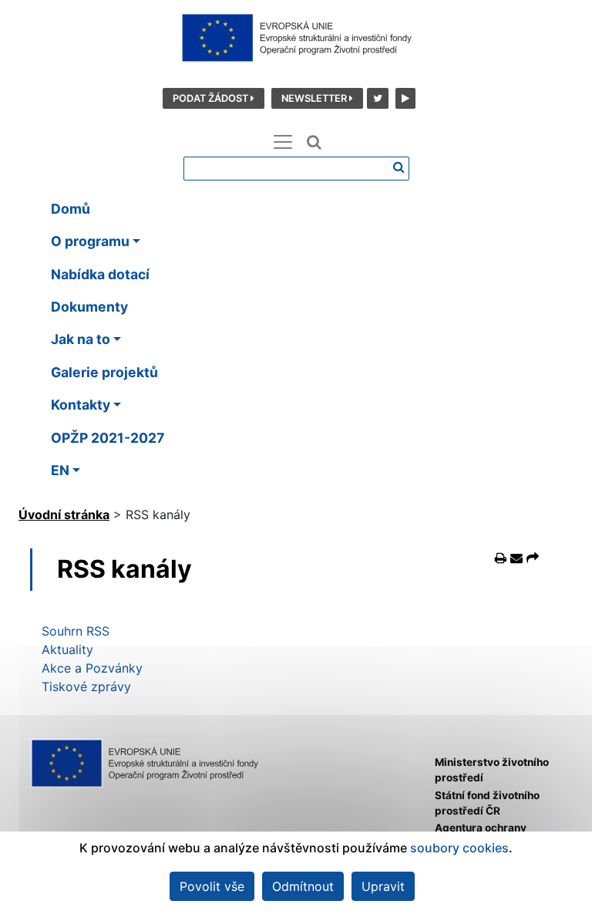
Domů (70, 209)
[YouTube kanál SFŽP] (404, 97)
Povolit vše (212, 886)
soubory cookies (459, 847)
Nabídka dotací (100, 274)
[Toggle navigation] (283, 142)
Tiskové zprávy (86, 686)
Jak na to (80, 339)
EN (60, 470)
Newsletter (315, 98)
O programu (90, 241)
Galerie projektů (104, 372)
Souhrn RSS (75, 631)
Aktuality (67, 649)
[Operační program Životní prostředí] (296, 37)
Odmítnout (303, 886)
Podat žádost (212, 98)
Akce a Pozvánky (92, 668)
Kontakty (80, 404)
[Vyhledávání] (398, 167)
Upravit (383, 886)
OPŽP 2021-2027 (107, 438)
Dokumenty (89, 307)
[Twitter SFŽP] (377, 97)
